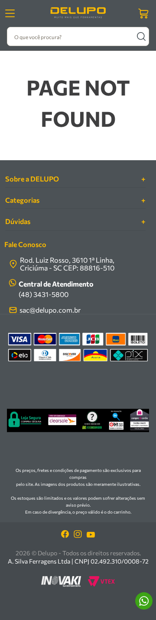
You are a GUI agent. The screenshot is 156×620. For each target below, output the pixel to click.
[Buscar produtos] (141, 36)
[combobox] (78, 36)
